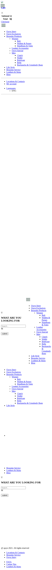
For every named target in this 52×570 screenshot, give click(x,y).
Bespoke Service (13, 70)
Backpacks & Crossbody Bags (30, 65)
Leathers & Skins (13, 72)
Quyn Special (17, 51)
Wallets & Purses (24, 43)
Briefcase (21, 60)
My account (11, 84)
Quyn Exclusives (13, 34)
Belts (19, 62)
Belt (19, 41)
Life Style (10, 67)
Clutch (20, 55)
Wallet (19, 58)
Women (15, 39)
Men (14, 53)
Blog (8, 74)
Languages (11, 88)
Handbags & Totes (25, 46)
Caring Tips (11, 564)
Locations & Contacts (15, 81)
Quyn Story (11, 31)
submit (4, 334)
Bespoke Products (14, 36)
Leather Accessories (20, 48)
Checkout (5, 22)
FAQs (8, 562)
